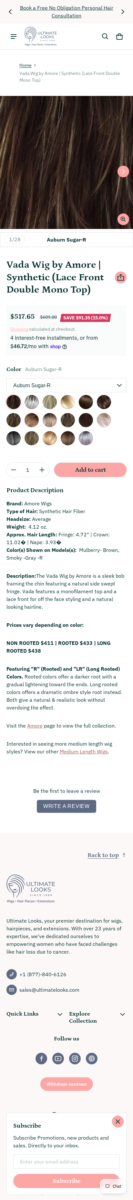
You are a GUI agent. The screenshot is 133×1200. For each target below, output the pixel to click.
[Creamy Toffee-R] (68, 402)
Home (25, 65)
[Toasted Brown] (68, 438)
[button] (105, 36)
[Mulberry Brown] (86, 420)
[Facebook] (41, 1058)
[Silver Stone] (104, 420)
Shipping (19, 329)
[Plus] (42, 470)
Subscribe (67, 1181)
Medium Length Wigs (84, 751)
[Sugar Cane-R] (50, 438)
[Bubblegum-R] (32, 402)
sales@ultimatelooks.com (49, 990)
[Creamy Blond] (50, 402)
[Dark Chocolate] (86, 402)
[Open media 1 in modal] (66, 162)
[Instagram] (75, 1058)
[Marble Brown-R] (32, 420)
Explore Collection (83, 1017)
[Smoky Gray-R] (13, 438)
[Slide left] (10, 12)
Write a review (66, 806)
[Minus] (13, 470)
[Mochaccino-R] (68, 420)
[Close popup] (118, 1121)
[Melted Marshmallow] (50, 420)
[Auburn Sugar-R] (13, 402)
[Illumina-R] (86, 438)
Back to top (103, 855)
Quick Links (22, 1014)
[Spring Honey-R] (32, 438)
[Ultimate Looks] (41, 36)
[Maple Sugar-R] (13, 420)
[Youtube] (58, 1058)
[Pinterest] (91, 1058)
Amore (35, 725)
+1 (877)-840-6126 (42, 974)
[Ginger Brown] (104, 402)
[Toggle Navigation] (13, 36)
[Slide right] (123, 12)
